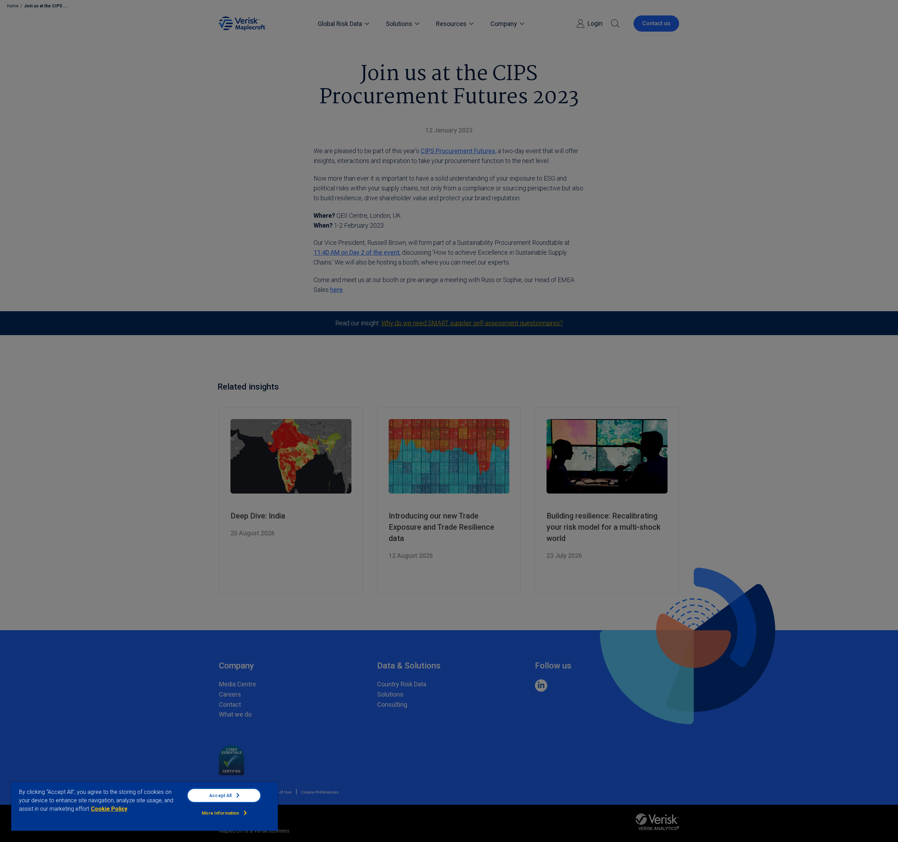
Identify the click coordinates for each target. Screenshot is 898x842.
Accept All (220, 795)
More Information (220, 813)
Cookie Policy (109, 808)
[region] (144, 806)
